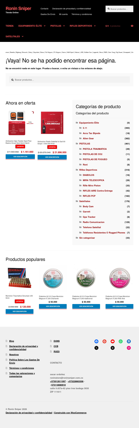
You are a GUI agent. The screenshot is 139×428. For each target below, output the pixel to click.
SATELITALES (13, 36)
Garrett (86, 211)
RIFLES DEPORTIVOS (81, 25)
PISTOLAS (55, 25)
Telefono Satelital (92, 227)
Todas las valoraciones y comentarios (22, 375)
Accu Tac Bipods (91, 133)
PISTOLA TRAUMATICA (95, 148)
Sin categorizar (87, 237)
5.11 (85, 127)
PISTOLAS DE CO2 (92, 154)
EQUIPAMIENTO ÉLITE (30, 25)
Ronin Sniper (18, 8)
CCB (56, 346)
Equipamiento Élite (89, 122)
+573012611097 (58, 381)
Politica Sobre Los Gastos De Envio (24, 361)
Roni (85, 164)
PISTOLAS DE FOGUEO (95, 159)
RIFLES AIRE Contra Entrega (98, 190)
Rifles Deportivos (88, 169)
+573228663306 (75, 381)
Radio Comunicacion (93, 222)
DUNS (57, 340)
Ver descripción (20, 156)
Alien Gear (88, 138)
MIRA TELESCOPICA (93, 180)
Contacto (44, 8)
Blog (11, 340)
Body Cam (88, 206)
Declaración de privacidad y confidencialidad (71, 8)
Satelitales (84, 201)
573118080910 (58, 384)
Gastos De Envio (48, 14)
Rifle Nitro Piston (92, 185)
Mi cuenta (63, 14)
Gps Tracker (89, 216)
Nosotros (14, 354)
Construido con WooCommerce (70, 412)
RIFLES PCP (89, 195)
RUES (57, 351)
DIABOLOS (88, 174)
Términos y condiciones (82, 14)
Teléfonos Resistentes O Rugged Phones (104, 232)
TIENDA (9, 25)
